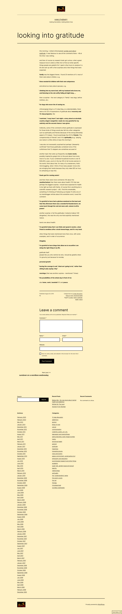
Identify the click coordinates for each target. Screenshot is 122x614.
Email (64, 336)
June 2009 (20, 492)
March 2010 (20, 470)
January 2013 (21, 424)
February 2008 (21, 531)
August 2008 (21, 517)
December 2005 (22, 592)
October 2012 (21, 432)
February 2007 (21, 560)
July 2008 (20, 519)
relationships (56, 470)
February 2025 (21, 417)
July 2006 (20, 577)
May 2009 (20, 495)
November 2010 (22, 451)
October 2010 (21, 453)
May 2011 (20, 437)
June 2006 (20, 580)
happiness (55, 449)
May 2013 (20, 422)
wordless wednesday (58, 488)
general (54, 444)
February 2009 (21, 502)
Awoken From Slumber (59, 406)
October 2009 (21, 483)
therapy (54, 483)
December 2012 (22, 427)
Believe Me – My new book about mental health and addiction (64, 401)
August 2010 (21, 458)
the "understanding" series (60, 475)
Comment (42, 318)
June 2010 (20, 463)
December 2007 (22, 536)
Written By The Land (58, 404)
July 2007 (20, 548)
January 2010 (21, 475)
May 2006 (20, 582)
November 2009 (22, 480)
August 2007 (21, 546)
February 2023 (21, 420)
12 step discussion (77, 293)
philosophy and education (60, 458)
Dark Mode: (116, 612)
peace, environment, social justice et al (63, 456)
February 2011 (21, 444)
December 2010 (22, 449)
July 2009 (20, 490)
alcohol (54, 422)
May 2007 (20, 553)
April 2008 (20, 526)
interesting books (57, 451)
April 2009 (20, 497)
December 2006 (22, 565)
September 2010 (22, 456)
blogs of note (69, 295)
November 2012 (22, 429)
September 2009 (22, 485)
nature (81, 299)
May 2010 (20, 466)
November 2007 (22, 538)
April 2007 (20, 555)
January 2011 (21, 446)
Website (41, 345)
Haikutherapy (61, 20)
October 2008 (21, 512)
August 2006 (21, 575)
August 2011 (20, 434)
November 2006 (22, 568)
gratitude (79, 297)
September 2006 (22, 572)
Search (19, 396)
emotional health (78, 295)
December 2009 (22, 478)
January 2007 (21, 563)
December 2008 (22, 507)
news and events (57, 453)
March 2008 (20, 529)
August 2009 (21, 488)
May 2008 (20, 524)
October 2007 (21, 541)
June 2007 (20, 551)
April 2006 (20, 585)
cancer (54, 427)
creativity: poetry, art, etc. (60, 432)
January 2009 (21, 504)
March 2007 (20, 558)
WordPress (101, 604)
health (77, 299)
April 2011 (20, 439)
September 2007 (22, 543)
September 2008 (22, 514)
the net (54, 480)
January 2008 (21, 534)
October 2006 (21, 570)
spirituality (55, 473)
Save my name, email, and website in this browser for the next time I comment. (60, 354)
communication (56, 429)
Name (41, 336)
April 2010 (20, 468)
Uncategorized (56, 485)
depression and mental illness (61, 434)
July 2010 (20, 461)
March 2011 (20, 441)
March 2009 (20, 500)
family (75, 297)
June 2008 (20, 521)
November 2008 (22, 509)
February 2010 (21, 473)
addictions (55, 420)
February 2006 (21, 589)
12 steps (70, 297)
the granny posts (57, 478)
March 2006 (20, 587)
